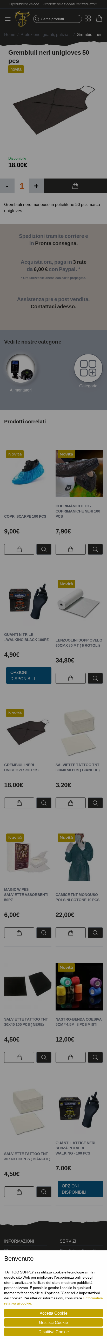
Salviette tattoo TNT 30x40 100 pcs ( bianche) (27, 1156)
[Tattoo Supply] (23, 19)
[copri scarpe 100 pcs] (27, 473)
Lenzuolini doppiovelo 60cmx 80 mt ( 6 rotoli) (79, 642)
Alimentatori (21, 390)
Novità (15, 454)
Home (9, 34)
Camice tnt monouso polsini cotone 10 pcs (77, 897)
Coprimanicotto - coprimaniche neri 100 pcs (78, 511)
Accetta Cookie (54, 1313)
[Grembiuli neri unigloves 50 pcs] (27, 732)
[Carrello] (99, 18)
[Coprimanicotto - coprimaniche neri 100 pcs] (79, 473)
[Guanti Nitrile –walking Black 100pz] (27, 603)
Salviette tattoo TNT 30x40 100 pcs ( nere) (26, 1022)
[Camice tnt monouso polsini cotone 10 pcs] (79, 857)
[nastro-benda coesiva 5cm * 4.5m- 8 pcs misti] (79, 986)
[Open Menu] (9, 19)
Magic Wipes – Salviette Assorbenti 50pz (26, 894)
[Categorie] (88, 368)
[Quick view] (43, 549)
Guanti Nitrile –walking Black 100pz (26, 637)
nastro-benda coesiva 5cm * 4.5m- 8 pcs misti (79, 1022)
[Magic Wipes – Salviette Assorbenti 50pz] (27, 857)
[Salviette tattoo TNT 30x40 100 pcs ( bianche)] (27, 1111)
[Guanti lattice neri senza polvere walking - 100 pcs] (79, 1111)
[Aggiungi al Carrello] (75, 186)
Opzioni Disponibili (22, 675)
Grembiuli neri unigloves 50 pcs (21, 767)
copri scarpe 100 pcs (25, 516)
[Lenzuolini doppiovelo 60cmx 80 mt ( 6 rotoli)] (79, 603)
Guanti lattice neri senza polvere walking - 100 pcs (75, 1148)
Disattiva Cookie (53, 1331)
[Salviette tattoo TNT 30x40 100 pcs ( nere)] (27, 986)
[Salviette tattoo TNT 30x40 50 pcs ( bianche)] (79, 732)
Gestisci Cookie (53, 1322)
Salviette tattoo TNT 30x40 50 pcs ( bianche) (78, 767)
